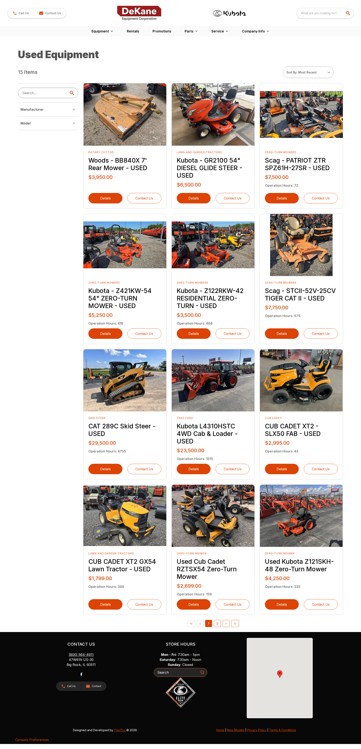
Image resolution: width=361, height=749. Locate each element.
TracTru (119, 730)
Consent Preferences (32, 740)
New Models (235, 730)
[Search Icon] (72, 93)
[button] (21, 13)
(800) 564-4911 (81, 655)
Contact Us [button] (144, 198)
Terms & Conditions (282, 730)
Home (220, 730)
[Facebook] (81, 674)
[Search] (202, 672)
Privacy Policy (257, 730)
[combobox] (325, 13)
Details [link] (105, 198)
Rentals (133, 31)
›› (235, 623)
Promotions (162, 31)
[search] (348, 13)
